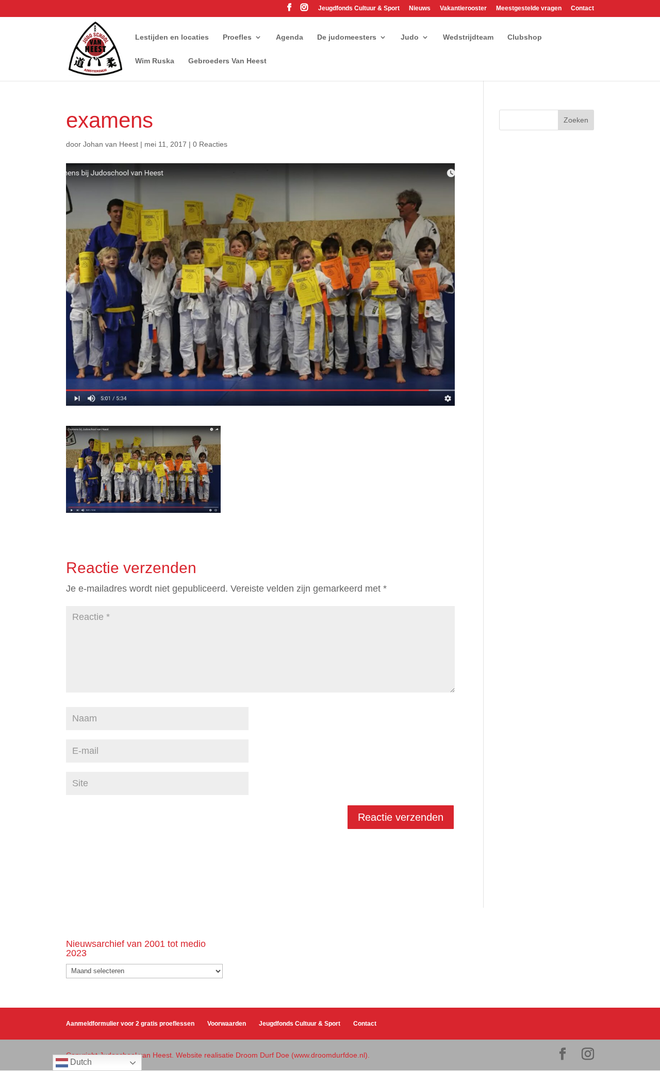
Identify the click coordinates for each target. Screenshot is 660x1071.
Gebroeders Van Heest (227, 61)
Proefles (237, 37)
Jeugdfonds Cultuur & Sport (359, 8)
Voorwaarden (226, 1023)
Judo (410, 37)
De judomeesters (346, 37)
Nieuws (420, 8)
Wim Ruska (154, 61)
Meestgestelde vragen (529, 8)
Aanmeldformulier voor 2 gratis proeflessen (130, 1023)
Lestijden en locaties (172, 37)
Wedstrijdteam (468, 37)
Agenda (289, 37)
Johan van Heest (110, 144)
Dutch (80, 1062)
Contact (582, 8)
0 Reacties (210, 144)
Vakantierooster (463, 8)
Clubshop (524, 37)
